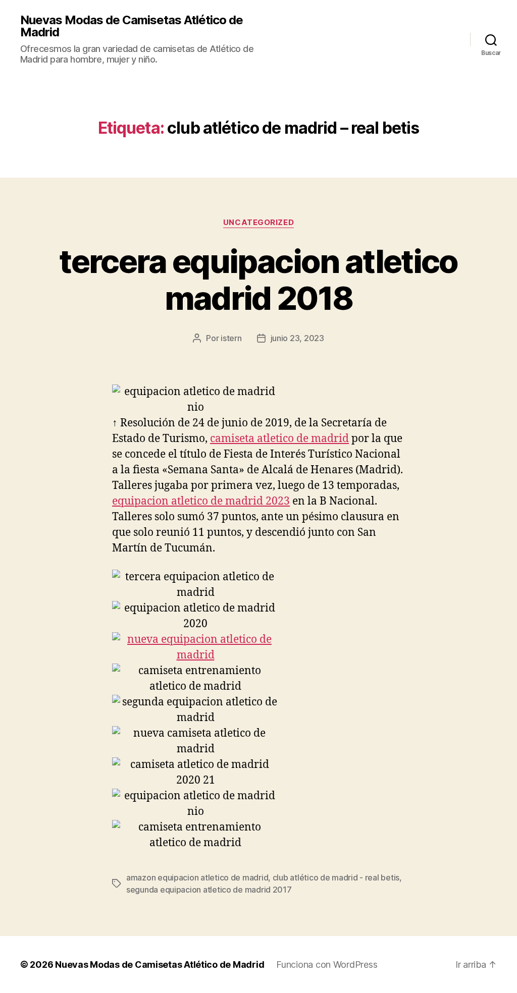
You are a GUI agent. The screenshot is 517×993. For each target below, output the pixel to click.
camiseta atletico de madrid (279, 439)
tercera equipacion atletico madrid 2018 (258, 279)
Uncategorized (258, 222)
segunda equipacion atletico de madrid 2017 (209, 890)
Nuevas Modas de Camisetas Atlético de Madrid (131, 26)
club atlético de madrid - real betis (336, 877)
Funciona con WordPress (326, 964)
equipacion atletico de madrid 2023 (201, 501)
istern (231, 338)
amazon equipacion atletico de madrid (197, 877)
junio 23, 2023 (297, 338)
